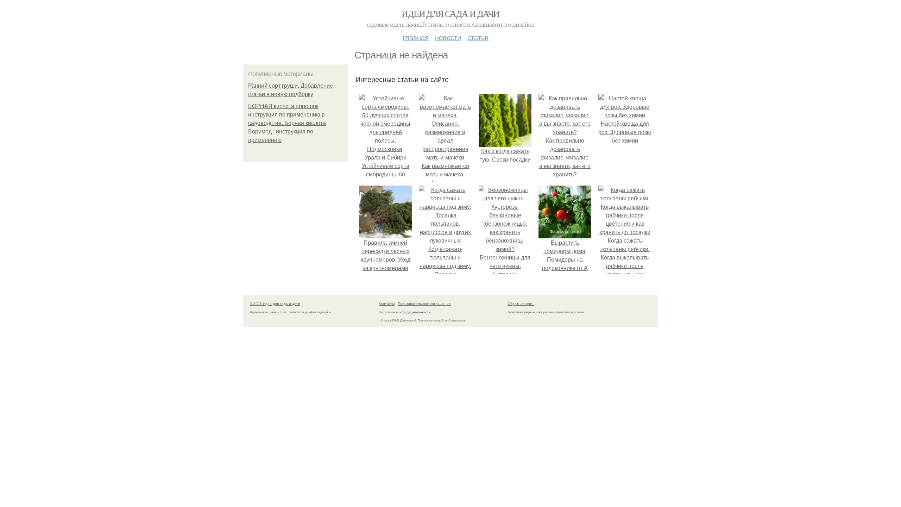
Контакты (387, 303)
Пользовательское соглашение (424, 303)
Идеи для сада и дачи (450, 13)
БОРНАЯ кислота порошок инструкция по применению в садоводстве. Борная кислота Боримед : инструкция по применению (287, 123)
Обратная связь (521, 303)
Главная (416, 37)
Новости (448, 37)
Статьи (478, 37)
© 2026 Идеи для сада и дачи (275, 303)
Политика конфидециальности (405, 311)
